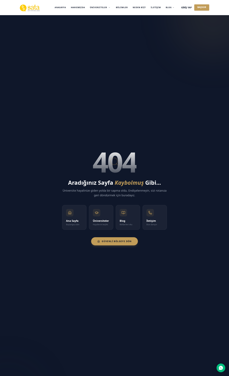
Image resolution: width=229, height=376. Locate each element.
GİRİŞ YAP (186, 7)
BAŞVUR (201, 7)
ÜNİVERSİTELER (98, 7)
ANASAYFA (60, 7)
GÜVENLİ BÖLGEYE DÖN (117, 241)
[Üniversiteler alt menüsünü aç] (109, 7)
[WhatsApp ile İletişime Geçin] (221, 367)
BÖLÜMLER (122, 7)
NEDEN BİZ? (139, 7)
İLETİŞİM (156, 7)
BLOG (169, 7)
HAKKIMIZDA (78, 7)
